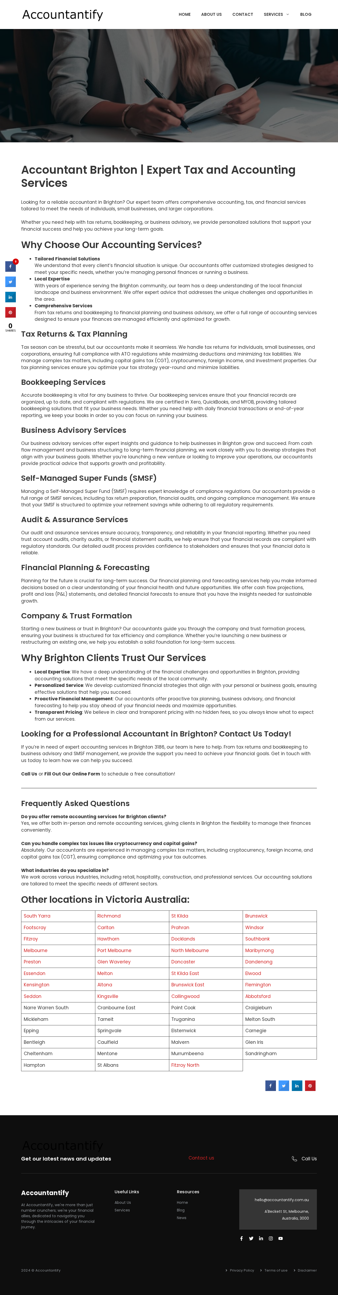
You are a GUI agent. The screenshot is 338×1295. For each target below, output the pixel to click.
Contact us (201, 1158)
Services (273, 14)
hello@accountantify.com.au (282, 1199)
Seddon (32, 996)
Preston (32, 962)
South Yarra (37, 916)
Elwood (253, 973)
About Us (211, 14)
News (181, 1217)
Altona (104, 985)
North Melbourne (190, 950)
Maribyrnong (259, 950)
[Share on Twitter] (284, 1089)
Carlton (105, 927)
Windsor (254, 927)
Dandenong (259, 962)
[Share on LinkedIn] (10, 300)
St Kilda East (185, 973)
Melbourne (36, 950)
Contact (242, 14)
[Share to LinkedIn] (297, 1089)
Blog (306, 14)
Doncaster (183, 962)
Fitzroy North (185, 1065)
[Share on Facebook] (270, 1089)
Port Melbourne (114, 950)
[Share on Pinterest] (310, 1089)
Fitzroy (31, 939)
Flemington (258, 985)
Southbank (257, 939)
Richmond (109, 916)
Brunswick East (187, 985)
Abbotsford (258, 996)
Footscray (35, 927)
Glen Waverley (114, 962)
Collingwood (185, 996)
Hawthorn (108, 939)
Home (185, 14)
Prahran (180, 927)
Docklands (183, 939)
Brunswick (256, 916)
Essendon (34, 973)
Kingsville (107, 996)
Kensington (36, 985)
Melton (105, 973)
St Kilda (179, 916)
